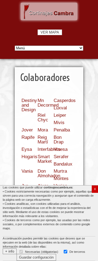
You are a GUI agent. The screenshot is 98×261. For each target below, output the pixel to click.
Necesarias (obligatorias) (41, 251)
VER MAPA (50, 32)
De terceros (77, 251)
